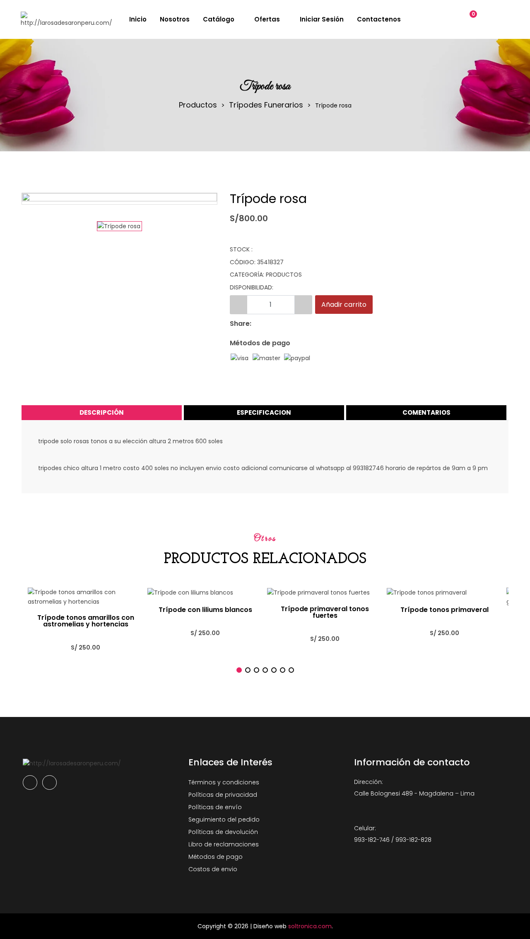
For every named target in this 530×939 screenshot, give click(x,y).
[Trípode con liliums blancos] (205, 592)
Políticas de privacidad (222, 795)
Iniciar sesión (321, 19)
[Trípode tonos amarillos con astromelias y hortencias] (85, 597)
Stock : (241, 249)
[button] (239, 670)
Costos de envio (212, 869)
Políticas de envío (215, 807)
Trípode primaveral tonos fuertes (325, 612)
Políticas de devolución (223, 832)
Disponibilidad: (251, 287)
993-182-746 (372, 840)
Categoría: (247, 274)
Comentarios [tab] (426, 412)
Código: (242, 262)
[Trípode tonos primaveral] (444, 592)
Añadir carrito (343, 304)
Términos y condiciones (223, 782)
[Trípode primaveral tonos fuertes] (325, 592)
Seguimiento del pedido (224, 819)
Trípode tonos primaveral (444, 610)
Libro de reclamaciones (223, 844)
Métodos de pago (215, 857)
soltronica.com (310, 926)
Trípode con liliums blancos (205, 610)
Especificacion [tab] (264, 412)
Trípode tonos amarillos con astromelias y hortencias (85, 621)
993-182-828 (413, 840)
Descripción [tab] (102, 412)
